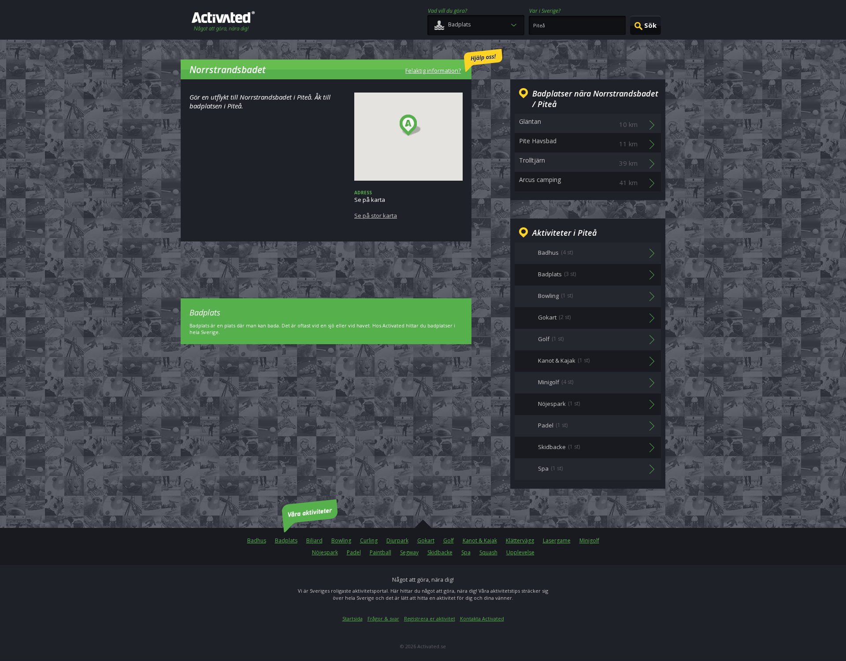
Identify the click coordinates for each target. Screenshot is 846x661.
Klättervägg (520, 540)
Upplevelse (520, 552)
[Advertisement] (326, 263)
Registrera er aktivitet (429, 618)
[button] (410, 126)
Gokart (425, 540)
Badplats (286, 540)
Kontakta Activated (482, 618)
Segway (409, 552)
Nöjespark (325, 552)
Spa (466, 552)
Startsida (352, 618)
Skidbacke (440, 552)
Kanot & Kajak (480, 540)
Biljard (314, 540)
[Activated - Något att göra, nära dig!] (223, 22)
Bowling (341, 540)
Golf (448, 540)
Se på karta (375, 204)
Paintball (380, 552)
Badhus (256, 540)
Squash (488, 552)
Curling (369, 540)
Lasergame (557, 540)
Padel (354, 552)
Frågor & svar (383, 618)
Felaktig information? (433, 70)
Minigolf (589, 540)
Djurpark (397, 540)
